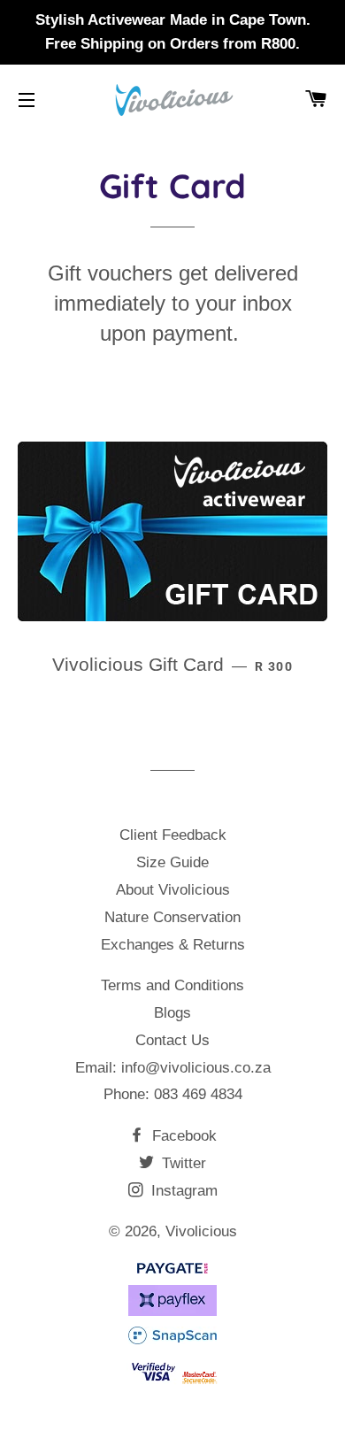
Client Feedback (172, 835)
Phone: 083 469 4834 (173, 1094)
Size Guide (172, 862)
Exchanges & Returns (173, 944)
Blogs (172, 1012)
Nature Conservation (172, 917)
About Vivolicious (173, 889)
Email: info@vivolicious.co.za (173, 1067)
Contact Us (172, 1040)
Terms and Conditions (172, 985)
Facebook (182, 1135)
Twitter (181, 1163)
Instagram (182, 1190)
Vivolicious (201, 1231)
